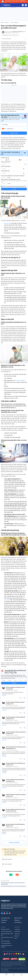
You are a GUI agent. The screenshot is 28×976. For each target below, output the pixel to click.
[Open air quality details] (6, 974)
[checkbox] (2, 186)
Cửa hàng (3, 922)
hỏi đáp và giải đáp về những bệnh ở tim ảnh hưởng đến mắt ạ (15, 688)
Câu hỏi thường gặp (5, 941)
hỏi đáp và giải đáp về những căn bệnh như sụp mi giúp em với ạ (15, 780)
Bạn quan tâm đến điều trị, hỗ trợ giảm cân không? (12, 175)
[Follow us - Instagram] (4, 913)
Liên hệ (15, 938)
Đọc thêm (4, 695)
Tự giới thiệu (17, 929)
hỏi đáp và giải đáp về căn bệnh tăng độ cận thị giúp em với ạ (15, 825)
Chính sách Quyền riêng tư (6, 931)
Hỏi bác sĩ (14, 683)
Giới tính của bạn (5, 157)
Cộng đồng (16, 920)
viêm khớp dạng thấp (20, 380)
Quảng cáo (16, 935)
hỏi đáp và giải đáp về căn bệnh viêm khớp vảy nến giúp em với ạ (16, 732)
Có (3, 177)
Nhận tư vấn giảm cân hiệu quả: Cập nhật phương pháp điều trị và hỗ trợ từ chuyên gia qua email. (15, 186)
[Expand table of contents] (14, 39)
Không (8, 177)
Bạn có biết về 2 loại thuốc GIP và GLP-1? (10, 179)
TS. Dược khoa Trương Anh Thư (18, 31)
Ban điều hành (17, 931)
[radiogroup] (14, 160)
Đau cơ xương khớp (14, 22)
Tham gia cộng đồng (14, 842)
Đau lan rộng (7, 223)
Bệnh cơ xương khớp (5, 22)
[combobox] (24, 168)
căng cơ (5, 146)
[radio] (2, 177)
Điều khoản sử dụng (5, 929)
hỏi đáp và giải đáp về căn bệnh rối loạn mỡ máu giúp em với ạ (15, 703)
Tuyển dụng (16, 933)
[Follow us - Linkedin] (7, 913)
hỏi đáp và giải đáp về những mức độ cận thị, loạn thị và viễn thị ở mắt (15, 810)
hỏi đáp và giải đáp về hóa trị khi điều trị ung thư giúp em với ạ (15, 764)
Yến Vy (6, 35)
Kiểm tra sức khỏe (18, 917)
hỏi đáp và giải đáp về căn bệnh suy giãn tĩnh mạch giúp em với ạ (15, 718)
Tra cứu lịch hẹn (17, 922)
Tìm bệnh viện (4, 920)
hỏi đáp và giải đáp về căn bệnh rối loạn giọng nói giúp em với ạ (16, 795)
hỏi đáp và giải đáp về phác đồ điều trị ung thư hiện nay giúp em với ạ (16, 747)
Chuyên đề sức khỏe (5, 917)
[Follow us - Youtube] (9, 913)
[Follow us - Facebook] (2, 913)
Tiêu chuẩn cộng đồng (5, 943)
